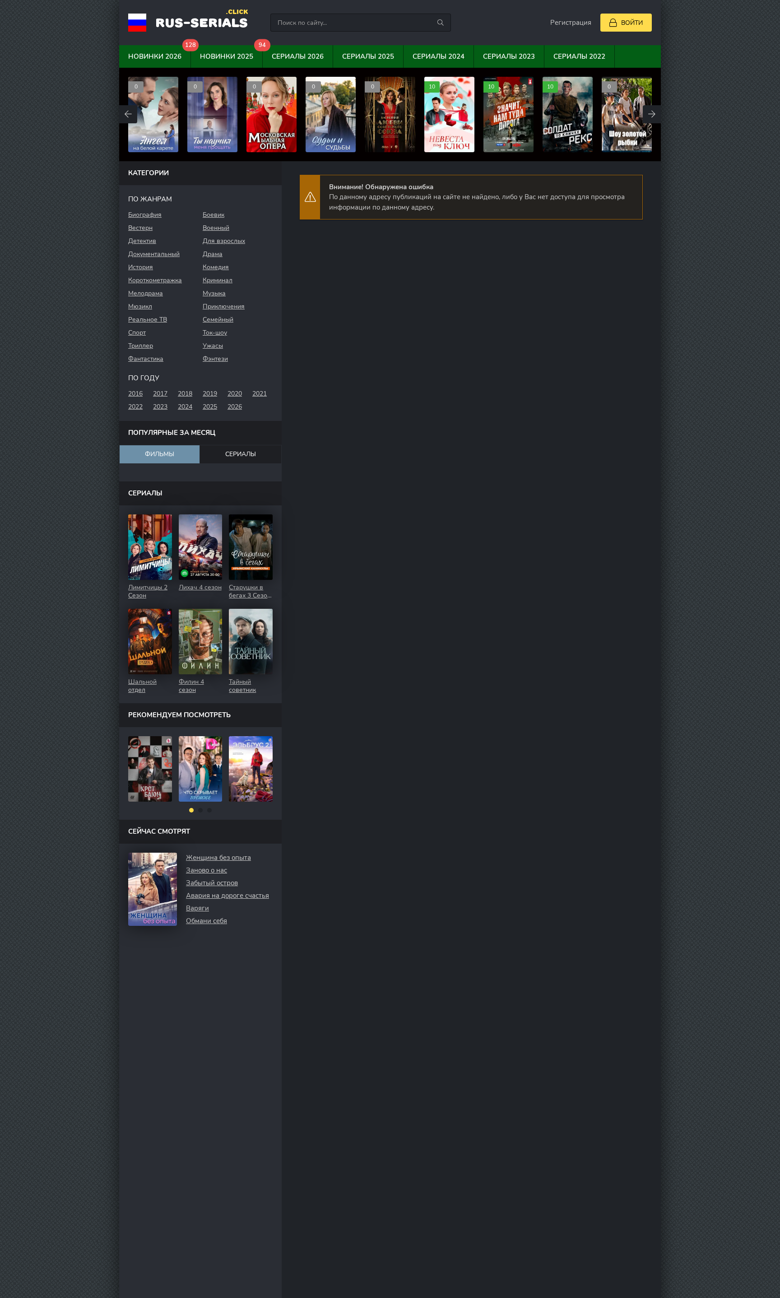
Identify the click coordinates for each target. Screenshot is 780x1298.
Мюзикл (140, 306)
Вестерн (140, 228)
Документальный (154, 254)
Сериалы (240, 454)
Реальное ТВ (147, 319)
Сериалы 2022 (579, 56)
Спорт (137, 332)
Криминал (217, 280)
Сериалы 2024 (438, 56)
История (140, 267)
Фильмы (159, 454)
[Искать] (440, 23)
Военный (216, 228)
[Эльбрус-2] (201, 769)
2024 (185, 406)
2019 (210, 393)
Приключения (224, 306)
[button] (191, 810)
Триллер (140, 345)
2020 (235, 393)
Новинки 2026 (159, 53)
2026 (235, 406)
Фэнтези (215, 359)
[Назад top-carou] (128, 114)
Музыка (214, 293)
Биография (145, 214)
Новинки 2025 (231, 53)
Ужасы (213, 345)
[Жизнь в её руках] (251, 769)
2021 (259, 393)
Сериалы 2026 (298, 56)
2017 (160, 393)
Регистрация (570, 22)
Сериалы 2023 (509, 56)
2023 (160, 406)
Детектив (142, 241)
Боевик (213, 214)
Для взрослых (224, 241)
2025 (210, 406)
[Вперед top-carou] (652, 114)
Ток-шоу (215, 332)
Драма (213, 254)
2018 (185, 393)
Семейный (218, 319)
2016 (135, 393)
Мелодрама (145, 293)
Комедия (216, 267)
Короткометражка (155, 280)
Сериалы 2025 (368, 56)
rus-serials (201, 22)
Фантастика (145, 359)
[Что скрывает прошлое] (150, 769)
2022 (135, 406)
